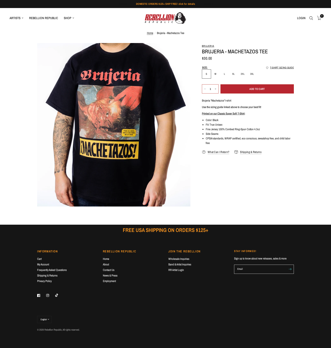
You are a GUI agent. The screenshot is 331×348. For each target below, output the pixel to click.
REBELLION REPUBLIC (43, 18)
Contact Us (108, 270)
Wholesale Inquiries (178, 259)
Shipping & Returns (47, 275)
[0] (318, 18)
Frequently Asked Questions (52, 270)
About (106, 264)
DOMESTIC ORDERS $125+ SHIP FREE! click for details (165, 4)
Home (150, 33)
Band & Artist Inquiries (179, 264)
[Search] (311, 18)
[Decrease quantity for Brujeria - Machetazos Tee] (205, 89)
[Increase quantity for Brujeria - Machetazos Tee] (215, 89)
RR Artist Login (176, 270)
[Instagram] (50, 295)
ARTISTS (15, 18)
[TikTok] (59, 295)
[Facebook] (41, 295)
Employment (109, 281)
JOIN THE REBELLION (184, 251)
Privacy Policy (44, 281)
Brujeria (208, 46)
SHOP (67, 18)
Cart (39, 259)
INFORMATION (47, 251)
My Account (43, 264)
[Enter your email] (290, 269)
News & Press (110, 275)
